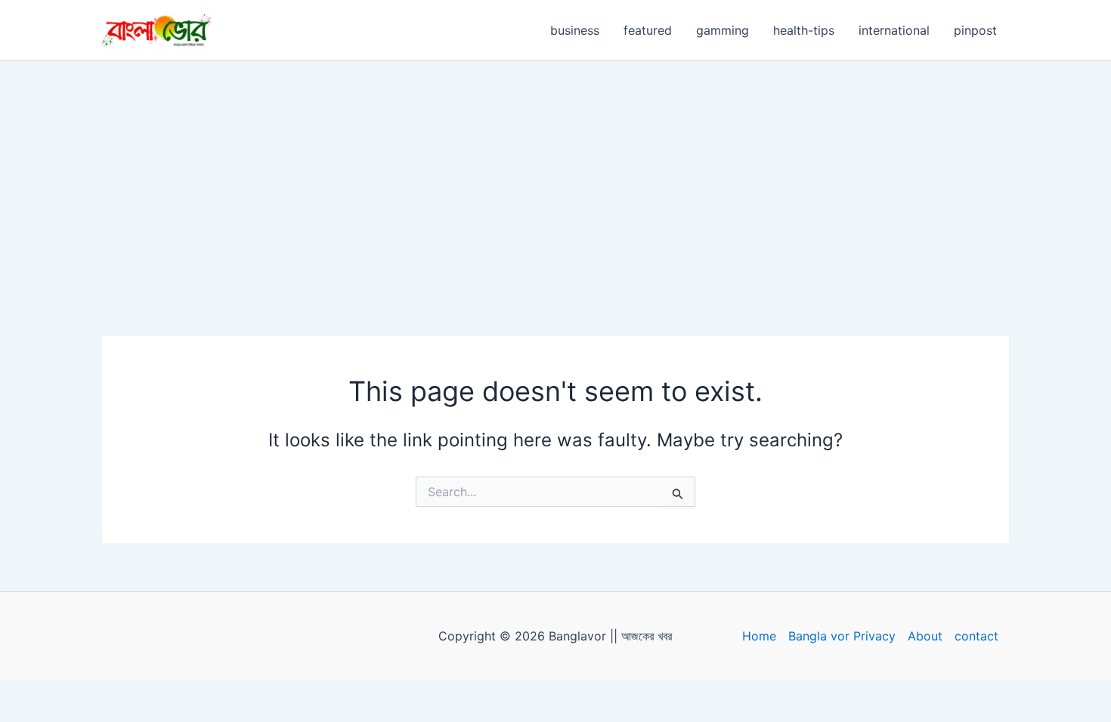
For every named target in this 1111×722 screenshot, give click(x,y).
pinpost (975, 30)
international (894, 30)
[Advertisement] (555, 174)
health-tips (803, 30)
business (574, 30)
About (925, 635)
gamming (722, 30)
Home (759, 635)
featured (648, 30)
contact (976, 635)
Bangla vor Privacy (842, 635)
